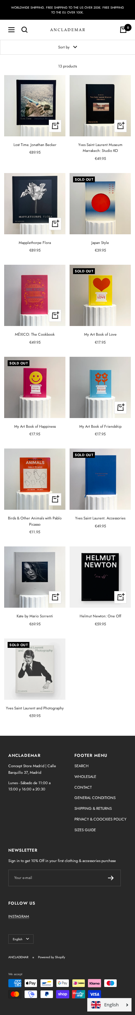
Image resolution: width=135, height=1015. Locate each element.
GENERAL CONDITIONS (95, 797)
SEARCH (81, 766)
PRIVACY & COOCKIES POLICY (100, 819)
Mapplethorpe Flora (35, 242)
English (17, 939)
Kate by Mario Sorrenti (35, 616)
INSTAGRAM (18, 916)
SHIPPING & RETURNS (93, 808)
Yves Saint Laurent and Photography (35, 708)
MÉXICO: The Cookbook (35, 334)
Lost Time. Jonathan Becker (35, 144)
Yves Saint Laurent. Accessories (100, 518)
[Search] (24, 30)
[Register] (111, 878)
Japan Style (100, 242)
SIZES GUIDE (85, 830)
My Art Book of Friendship (100, 426)
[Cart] (123, 30)
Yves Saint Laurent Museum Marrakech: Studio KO (100, 148)
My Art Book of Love (100, 334)
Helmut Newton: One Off (100, 616)
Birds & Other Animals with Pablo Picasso (35, 521)
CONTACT (83, 787)
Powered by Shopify (51, 957)
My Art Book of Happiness (35, 426)
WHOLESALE (85, 776)
